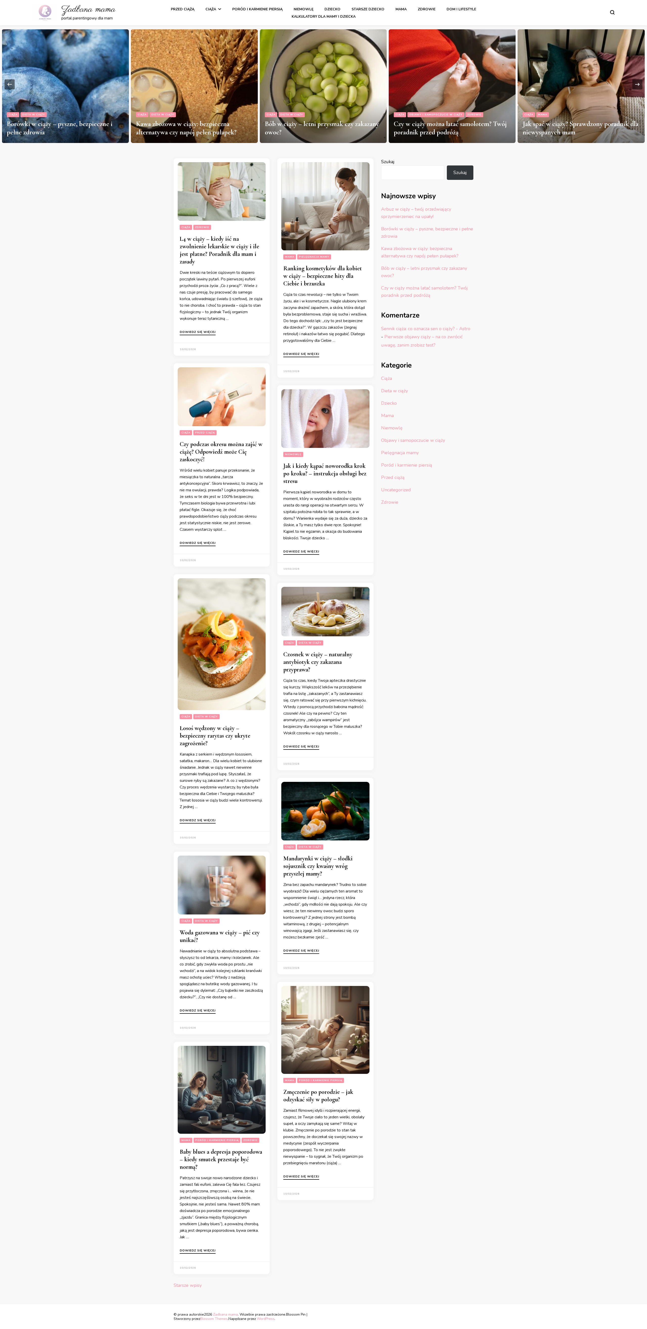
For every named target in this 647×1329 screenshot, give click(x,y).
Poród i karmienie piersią (257, 9)
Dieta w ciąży (33, 114)
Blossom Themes (214, 1318)
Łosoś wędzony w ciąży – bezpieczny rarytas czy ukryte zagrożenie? (215, 735)
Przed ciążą (182, 9)
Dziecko (332, 9)
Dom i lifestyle (461, 9)
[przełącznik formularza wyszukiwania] (612, 12)
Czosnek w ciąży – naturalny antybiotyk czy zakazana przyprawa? (317, 662)
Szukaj (388, 162)
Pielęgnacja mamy (554, 114)
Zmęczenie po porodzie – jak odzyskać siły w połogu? (318, 1095)
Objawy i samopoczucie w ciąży (307, 114)
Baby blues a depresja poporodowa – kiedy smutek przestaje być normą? (221, 1159)
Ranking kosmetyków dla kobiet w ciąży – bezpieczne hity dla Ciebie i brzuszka (322, 276)
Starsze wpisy (188, 1285)
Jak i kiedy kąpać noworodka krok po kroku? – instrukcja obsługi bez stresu (324, 473)
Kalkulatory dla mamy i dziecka (324, 16)
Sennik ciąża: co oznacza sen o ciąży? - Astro (425, 329)
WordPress (265, 1318)
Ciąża (210, 9)
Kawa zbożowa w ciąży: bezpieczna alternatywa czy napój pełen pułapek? (57, 128)
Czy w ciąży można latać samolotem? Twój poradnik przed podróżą (321, 128)
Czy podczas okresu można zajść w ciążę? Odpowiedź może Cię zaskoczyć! (221, 452)
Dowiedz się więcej (198, 332)
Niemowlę (303, 9)
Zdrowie (426, 9)
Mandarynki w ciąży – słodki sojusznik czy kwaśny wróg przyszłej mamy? (318, 866)
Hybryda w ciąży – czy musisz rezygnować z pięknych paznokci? (579, 128)
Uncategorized (396, 490)
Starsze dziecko (368, 9)
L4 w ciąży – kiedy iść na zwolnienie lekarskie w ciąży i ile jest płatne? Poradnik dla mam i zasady (219, 250)
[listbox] (323, 84)
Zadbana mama (88, 9)
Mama (401, 9)
